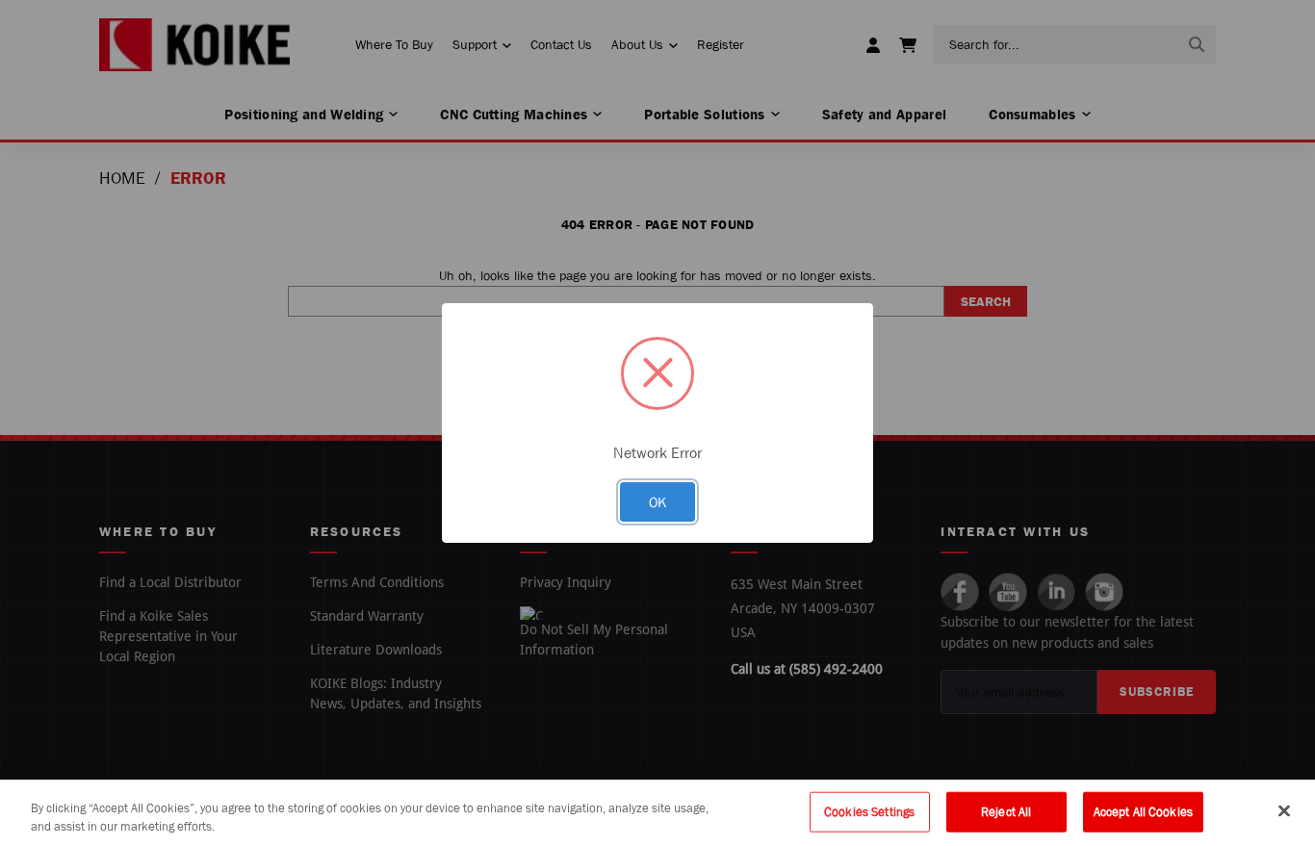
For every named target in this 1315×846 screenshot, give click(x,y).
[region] (657, 813)
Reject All (1006, 812)
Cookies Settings (869, 812)
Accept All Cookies (1143, 812)
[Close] (1284, 811)
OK (657, 502)
